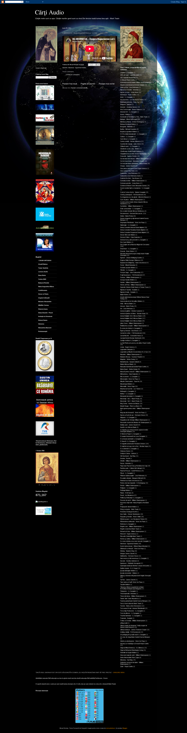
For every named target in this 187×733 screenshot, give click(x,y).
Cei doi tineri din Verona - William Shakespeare (134, 158)
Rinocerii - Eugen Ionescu (128, 534)
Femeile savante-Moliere (127, 267)
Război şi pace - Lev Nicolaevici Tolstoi (132, 519)
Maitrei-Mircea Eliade (126, 364)
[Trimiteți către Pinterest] (99, 64)
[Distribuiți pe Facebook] (96, 64)
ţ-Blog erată (123, 623)
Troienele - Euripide (126, 618)
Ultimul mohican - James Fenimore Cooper (133, 629)
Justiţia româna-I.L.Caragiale (129, 340)
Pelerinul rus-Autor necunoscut (129, 480)
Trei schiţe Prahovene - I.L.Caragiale (131, 611)
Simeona (41, 324)
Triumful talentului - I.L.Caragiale (130, 615)
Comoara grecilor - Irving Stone (130, 183)
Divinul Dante (42, 320)
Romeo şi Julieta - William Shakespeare (132, 539)
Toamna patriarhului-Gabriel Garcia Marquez (134, 601)
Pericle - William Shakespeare (129, 485)
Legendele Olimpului (126, 349)
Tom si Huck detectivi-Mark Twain (130, 603)
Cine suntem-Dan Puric (127, 171)
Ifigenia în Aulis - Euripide (127, 292)
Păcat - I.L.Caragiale (126, 473)
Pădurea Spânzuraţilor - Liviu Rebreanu (132, 475)
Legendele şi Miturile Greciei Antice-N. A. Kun (134, 352)
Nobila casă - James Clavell (128, 425)
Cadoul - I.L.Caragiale (127, 136)
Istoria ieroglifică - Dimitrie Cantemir (131, 311)
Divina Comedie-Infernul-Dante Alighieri (132, 227)
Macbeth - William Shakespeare (130, 354)
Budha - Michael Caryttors (128, 129)
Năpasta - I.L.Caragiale (127, 417)
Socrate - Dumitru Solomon (128, 561)
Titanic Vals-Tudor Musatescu (129, 598)
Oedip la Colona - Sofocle (128, 453)
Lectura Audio (43, 271)
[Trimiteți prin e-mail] (89, 64)
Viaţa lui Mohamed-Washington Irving (131, 650)
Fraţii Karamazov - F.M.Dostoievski (131, 275)
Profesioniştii (42, 331)
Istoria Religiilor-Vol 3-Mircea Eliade (131, 321)
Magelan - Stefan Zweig (127, 359)
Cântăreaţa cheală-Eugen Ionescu (130, 151)
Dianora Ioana (43, 309)
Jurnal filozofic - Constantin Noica (130, 335)
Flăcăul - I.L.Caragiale (127, 270)
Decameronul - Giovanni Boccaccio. (131, 213)
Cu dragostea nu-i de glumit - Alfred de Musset (134, 197)
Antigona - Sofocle (125, 104)
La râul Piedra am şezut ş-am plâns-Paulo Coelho (135, 343)
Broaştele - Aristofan (126, 126)
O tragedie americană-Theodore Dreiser (132, 443)
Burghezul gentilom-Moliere (128, 131)
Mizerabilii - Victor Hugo (127, 386)
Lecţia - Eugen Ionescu (127, 347)
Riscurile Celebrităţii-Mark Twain (130, 536)
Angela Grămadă (43, 298)
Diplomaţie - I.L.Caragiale (128, 225)
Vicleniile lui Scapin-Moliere (128, 652)
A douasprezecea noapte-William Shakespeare (134, 82)
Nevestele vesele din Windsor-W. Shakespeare (134, 422)
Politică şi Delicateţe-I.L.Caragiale (130, 497)
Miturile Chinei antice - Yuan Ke (129, 381)
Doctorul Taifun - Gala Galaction (130, 237)
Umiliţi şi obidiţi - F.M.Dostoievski (130, 632)
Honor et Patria (43, 294)
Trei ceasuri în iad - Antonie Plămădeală (132, 608)
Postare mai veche (106, 84)
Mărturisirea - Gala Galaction (129, 374)
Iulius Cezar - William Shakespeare (131, 323)
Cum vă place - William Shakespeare (131, 199)
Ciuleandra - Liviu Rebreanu (128, 173)
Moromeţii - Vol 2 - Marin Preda (129, 401)
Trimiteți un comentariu (73, 74)
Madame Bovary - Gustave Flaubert (131, 357)
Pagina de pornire (88, 84)
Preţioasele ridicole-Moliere (128, 506)
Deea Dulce (42, 275)
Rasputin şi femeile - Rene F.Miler (130, 516)
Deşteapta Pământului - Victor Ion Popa (132, 222)
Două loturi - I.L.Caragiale (128, 248)
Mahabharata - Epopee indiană (129, 362)
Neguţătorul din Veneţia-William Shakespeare (134, 420)
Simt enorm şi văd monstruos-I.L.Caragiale (133, 558)
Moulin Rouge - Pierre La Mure (129, 406)
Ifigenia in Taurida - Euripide (128, 289)
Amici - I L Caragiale (126, 97)
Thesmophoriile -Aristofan (128, 593)
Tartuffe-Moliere (125, 584)
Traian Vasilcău (43, 268)
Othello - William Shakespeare (129, 461)
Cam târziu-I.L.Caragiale (127, 139)
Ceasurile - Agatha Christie (128, 156)
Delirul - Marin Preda (126, 216)
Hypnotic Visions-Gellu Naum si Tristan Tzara (134, 287)
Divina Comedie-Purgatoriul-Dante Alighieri (133, 232)
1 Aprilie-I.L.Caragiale (126, 72)
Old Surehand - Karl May (127, 456)
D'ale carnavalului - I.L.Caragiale (130, 208)
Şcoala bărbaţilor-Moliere (127, 570)
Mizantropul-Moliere (126, 384)
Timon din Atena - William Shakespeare (132, 596)
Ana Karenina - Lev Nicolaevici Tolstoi (131, 99)
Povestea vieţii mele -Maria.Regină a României (134, 502)
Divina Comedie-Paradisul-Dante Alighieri (132, 230)
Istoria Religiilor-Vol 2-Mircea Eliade (131, 318)
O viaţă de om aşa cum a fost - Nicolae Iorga (134, 446)
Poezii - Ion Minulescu (127, 495)
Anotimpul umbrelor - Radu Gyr (129, 102)
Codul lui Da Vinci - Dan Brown (129, 178)
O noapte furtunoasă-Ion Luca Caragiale (132, 436)
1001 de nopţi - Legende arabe (129, 75)
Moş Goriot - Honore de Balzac (129, 403)
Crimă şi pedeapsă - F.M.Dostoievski (131, 194)
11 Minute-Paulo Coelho (127, 80)
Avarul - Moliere (125, 114)
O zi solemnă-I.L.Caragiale (128, 448)
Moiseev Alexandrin (44, 301)
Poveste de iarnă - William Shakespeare (132, 500)
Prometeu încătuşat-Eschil (128, 511)
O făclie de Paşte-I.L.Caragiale (129, 434)
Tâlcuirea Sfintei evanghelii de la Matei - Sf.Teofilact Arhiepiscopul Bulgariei (132, 587)
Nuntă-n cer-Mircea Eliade (128, 427)
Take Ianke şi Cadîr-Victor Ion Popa (131, 582)
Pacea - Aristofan (125, 463)
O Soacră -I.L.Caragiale (127, 441)
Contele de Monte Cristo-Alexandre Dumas (133, 185)
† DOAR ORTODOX (44, 260)
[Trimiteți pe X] (94, 64)
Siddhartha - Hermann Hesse (129, 556)
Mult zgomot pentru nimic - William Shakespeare (135, 408)
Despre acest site (41, 68)
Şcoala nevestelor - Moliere (128, 573)
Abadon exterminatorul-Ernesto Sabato (132, 85)
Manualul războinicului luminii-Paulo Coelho (133, 366)
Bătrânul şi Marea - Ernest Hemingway (132, 122)
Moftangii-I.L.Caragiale (127, 391)
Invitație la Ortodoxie (45, 316)
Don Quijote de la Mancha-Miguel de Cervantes (134, 244)
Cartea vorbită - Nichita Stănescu (130, 141)
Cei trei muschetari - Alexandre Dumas (132, 161)
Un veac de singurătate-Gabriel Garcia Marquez (135, 637)
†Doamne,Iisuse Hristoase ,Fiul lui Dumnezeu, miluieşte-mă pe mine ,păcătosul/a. (46, 442)
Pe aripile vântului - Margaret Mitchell (131, 478)
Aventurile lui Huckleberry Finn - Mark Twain (133, 117)
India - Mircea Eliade (126, 303)
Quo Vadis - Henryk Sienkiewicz (130, 514)
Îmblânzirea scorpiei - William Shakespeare (133, 325)
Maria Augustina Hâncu (46, 286)
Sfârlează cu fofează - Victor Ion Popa (132, 548)
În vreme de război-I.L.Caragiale (130, 328)
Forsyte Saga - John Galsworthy (130, 272)
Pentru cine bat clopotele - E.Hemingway (132, 483)
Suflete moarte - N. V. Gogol (128, 568)
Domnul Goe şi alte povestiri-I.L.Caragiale (133, 240)
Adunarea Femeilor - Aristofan (129, 90)
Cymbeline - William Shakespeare (130, 206)
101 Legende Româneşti (127, 77)
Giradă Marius (43, 264)
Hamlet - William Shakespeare (129, 282)
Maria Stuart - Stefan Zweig (128, 369)
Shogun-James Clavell (127, 553)
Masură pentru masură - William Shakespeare (134, 371)
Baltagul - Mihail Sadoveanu (128, 119)
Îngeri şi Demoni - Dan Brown (129, 330)
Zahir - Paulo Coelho (126, 666)
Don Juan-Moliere (125, 242)
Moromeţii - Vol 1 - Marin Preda (129, 398)
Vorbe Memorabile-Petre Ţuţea (129, 657)
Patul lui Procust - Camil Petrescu (130, 471)
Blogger (125, 728)
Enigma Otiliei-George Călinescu (130, 260)
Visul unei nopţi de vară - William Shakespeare (134, 655)
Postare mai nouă (69, 84)
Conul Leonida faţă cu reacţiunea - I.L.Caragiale (134, 188)
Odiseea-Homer (125, 451)
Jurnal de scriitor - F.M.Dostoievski (131, 333)
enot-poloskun (110, 728)
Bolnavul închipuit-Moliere (128, 124)
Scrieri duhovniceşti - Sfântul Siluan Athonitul (133, 546)
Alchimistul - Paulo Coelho (128, 94)
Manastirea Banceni (44, 327)
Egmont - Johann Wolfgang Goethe (131, 257)
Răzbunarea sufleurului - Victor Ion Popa (132, 521)
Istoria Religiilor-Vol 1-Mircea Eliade (131, 316)
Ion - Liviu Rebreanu (126, 308)
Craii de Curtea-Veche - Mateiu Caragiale (132, 192)
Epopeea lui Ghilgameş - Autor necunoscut (133, 262)
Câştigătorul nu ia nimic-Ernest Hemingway (133, 153)
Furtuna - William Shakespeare (129, 277)
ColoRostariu (42, 290)
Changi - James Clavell (127, 166)
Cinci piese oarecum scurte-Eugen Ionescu (133, 168)
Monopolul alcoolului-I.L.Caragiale (130, 396)
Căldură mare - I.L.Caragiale (129, 146)
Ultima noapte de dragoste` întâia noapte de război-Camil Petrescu (133, 626)
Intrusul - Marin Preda (127, 306)
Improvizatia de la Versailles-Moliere (131, 301)
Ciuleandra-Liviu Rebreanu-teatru (130, 176)
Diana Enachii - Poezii (45, 312)
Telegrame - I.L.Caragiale (128, 591)
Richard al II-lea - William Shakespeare (132, 531)
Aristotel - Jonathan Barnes (128, 107)
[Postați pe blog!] (91, 64)
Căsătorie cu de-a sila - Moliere (129, 148)
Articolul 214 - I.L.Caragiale (128, 112)
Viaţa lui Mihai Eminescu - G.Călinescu (132, 647)
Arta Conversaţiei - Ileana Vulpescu (131, 109)
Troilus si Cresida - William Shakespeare (132, 620)
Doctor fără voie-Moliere (127, 235)
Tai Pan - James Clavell (127, 579)
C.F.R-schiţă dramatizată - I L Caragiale (132, 134)
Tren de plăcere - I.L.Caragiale (129, 613)
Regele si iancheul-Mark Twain (129, 529)
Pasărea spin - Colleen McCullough (131, 468)
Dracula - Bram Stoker (127, 251)
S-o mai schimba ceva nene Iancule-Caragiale (134, 541)
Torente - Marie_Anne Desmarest (130, 606)
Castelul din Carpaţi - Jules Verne (130, 144)
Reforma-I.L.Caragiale (127, 524)
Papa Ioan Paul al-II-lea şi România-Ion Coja (133, 466)
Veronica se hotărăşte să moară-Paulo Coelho (134, 643)
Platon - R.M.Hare (125, 493)
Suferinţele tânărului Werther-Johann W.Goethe (134, 565)
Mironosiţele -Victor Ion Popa (129, 379)
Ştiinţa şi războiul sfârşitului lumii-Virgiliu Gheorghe (135, 575)
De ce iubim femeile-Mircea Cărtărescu (132, 211)
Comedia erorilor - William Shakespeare (132, 180)
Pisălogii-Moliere (125, 490)
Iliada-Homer (124, 294)
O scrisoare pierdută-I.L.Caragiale (130, 439)
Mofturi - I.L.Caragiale (126, 393)
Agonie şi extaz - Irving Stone (129, 92)
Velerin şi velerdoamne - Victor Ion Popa (132, 641)
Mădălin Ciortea (43, 305)
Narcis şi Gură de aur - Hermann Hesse (132, 415)
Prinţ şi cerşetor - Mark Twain (129, 509)
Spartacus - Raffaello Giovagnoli (130, 563)
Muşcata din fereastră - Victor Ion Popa (132, 412)
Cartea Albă (42, 279)
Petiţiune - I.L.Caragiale (127, 488)
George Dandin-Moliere (127, 280)
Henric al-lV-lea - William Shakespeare (132, 285)
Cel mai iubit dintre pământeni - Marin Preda (133, 163)
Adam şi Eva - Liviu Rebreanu (129, 87)
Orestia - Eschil (125, 458)
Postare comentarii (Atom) (79, 88)
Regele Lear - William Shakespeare (131, 526)
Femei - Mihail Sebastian (127, 265)
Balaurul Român (43, 283)
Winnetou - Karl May (126, 660)
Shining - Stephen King (127, 551)
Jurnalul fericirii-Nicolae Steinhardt (130, 338)
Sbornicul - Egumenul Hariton (77, 67)
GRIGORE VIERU (119, 672)
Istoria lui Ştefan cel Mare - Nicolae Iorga (132, 313)
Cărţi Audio (49, 12)
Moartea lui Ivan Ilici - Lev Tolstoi (130, 389)
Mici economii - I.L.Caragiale (129, 376)
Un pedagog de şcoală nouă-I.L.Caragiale (133, 634)
